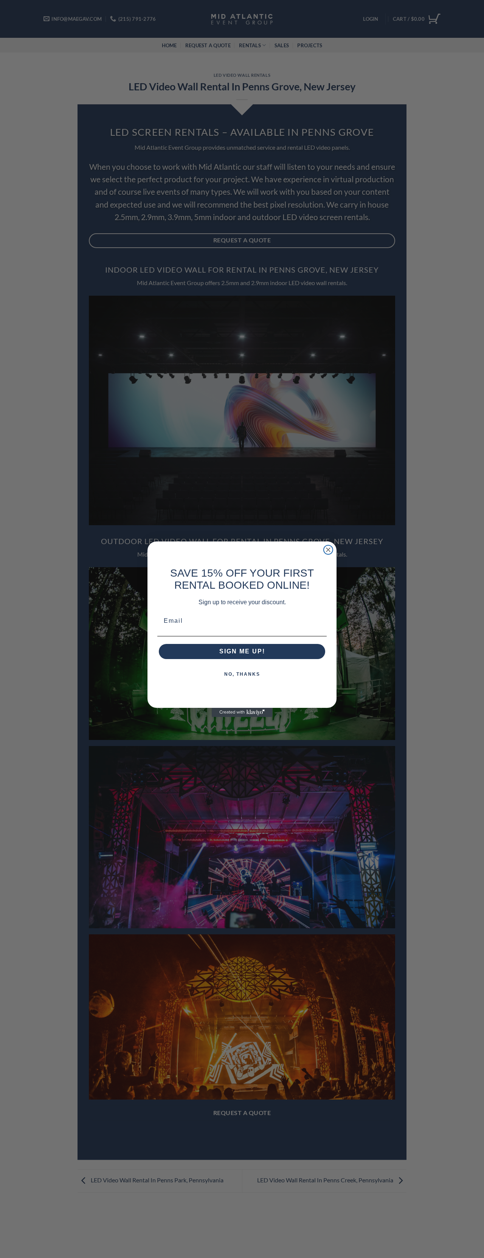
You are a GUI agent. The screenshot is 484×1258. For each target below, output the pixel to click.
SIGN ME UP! (242, 651)
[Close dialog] (328, 549)
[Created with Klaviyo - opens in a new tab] (242, 712)
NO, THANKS (242, 674)
